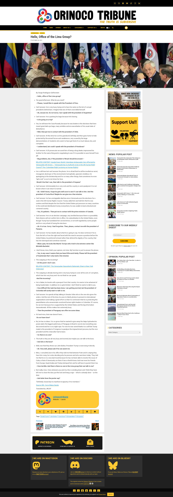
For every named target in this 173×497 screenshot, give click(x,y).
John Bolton (53, 416)
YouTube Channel (123, 27)
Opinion (58, 27)
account (42, 474)
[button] (113, 28)
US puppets (79, 416)
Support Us (91, 27)
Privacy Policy (102, 494)
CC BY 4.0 (86, 484)
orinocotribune (60, 397)
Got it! (110, 494)
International (34, 33)
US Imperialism (70, 416)
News (51, 27)
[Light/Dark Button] (108, 28)
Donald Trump (45, 416)
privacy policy (127, 245)
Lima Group (61, 416)
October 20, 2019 (37, 40)
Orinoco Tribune (88, 481)
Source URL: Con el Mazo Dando (47, 385)
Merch (103, 27)
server (80, 472)
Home (45, 27)
